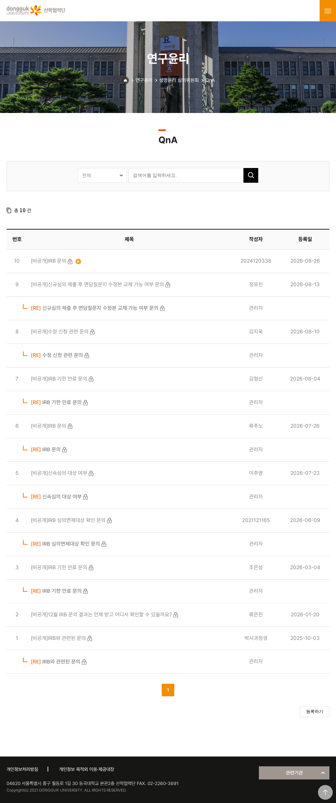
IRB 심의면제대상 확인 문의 (65, 544)
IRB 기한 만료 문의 (56, 402)
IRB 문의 (46, 449)
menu (328, 11)
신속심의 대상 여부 (56, 497)
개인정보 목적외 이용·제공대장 (86, 769)
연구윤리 (144, 80)
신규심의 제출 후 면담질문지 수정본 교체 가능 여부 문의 (94, 308)
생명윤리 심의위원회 (179, 80)
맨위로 (325, 792)
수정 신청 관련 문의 (57, 355)
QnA (210, 80)
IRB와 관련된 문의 (55, 662)
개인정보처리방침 (22, 769)
